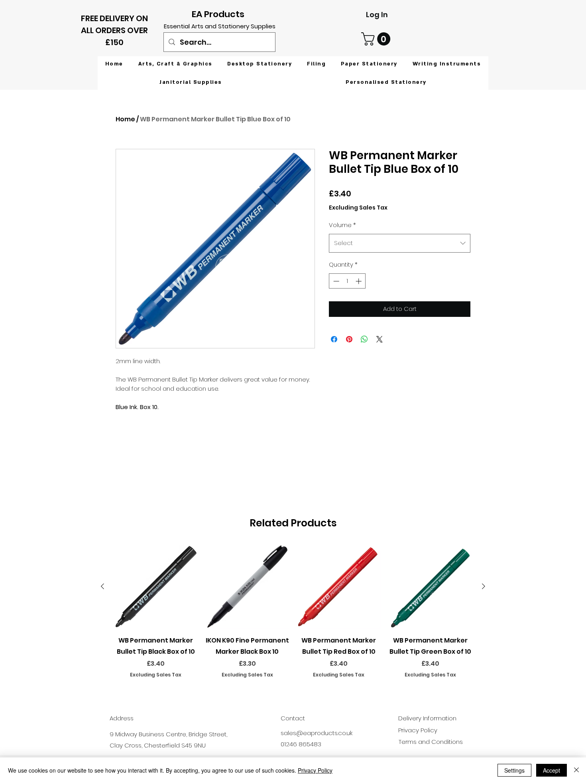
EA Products (218, 14)
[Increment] (359, 281)
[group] (293, 617)
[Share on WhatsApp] (364, 339)
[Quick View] (156, 587)
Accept (551, 770)
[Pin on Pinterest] (349, 339)
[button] (377, 38)
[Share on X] (379, 339)
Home (125, 119)
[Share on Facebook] (334, 339)
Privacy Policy (315, 770)
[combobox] (399, 243)
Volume (342, 225)
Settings (514, 770)
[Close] (576, 770)
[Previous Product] (102, 586)
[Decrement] (335, 281)
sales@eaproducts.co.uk (316, 733)
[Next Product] (483, 586)
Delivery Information (427, 718)
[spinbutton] (347, 281)
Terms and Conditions (431, 742)
